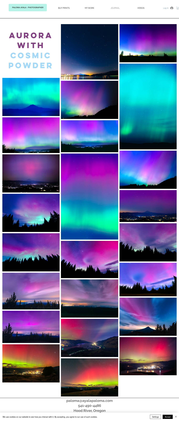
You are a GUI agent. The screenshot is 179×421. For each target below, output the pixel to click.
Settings (155, 416)
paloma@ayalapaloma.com (89, 401)
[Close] (175, 417)
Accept (167, 416)
